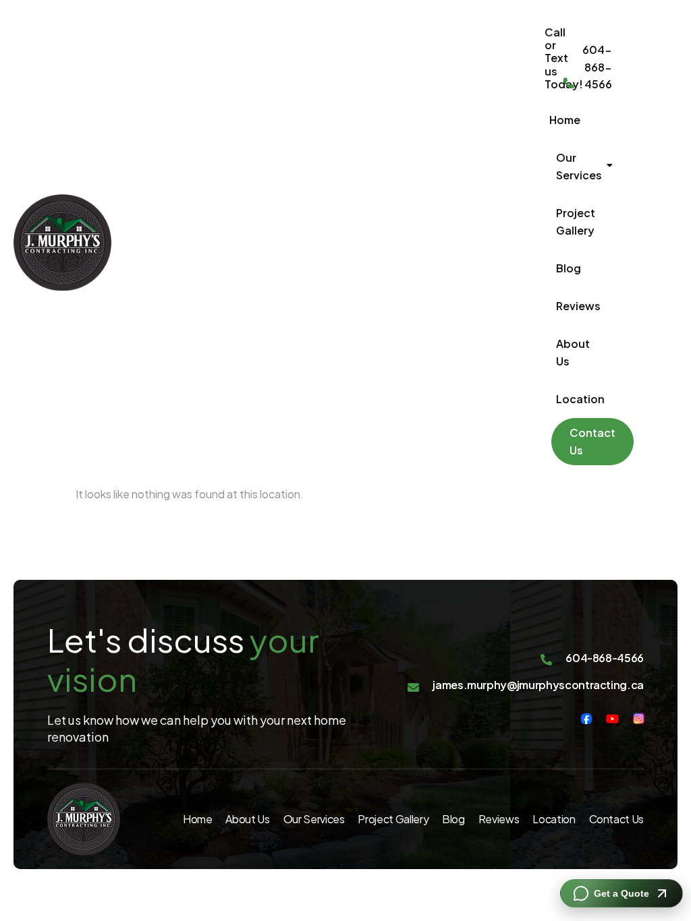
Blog (568, 268)
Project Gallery (575, 221)
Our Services (579, 166)
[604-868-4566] (568, 84)
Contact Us (592, 441)
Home (564, 120)
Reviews (578, 306)
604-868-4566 (597, 66)
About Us (573, 352)
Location (580, 399)
